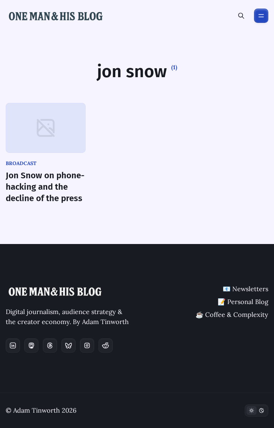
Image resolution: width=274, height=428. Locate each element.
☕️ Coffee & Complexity (232, 314)
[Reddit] (105, 345)
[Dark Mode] (256, 410)
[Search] (241, 16)
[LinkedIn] (13, 345)
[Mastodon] (31, 345)
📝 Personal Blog (243, 302)
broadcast (21, 163)
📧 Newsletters (245, 289)
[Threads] (50, 345)
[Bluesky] (68, 345)
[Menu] (261, 16)
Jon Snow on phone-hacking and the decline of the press (45, 186)
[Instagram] (87, 345)
